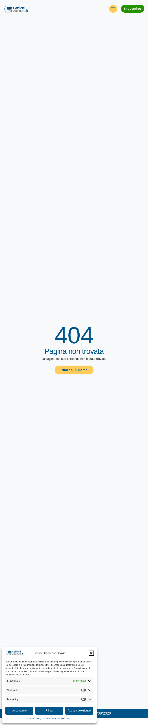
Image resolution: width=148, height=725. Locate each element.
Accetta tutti (19, 710)
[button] (91, 653)
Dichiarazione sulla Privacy (56, 718)
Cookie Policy (34, 718)
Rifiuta (49, 710)
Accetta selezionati (79, 710)
